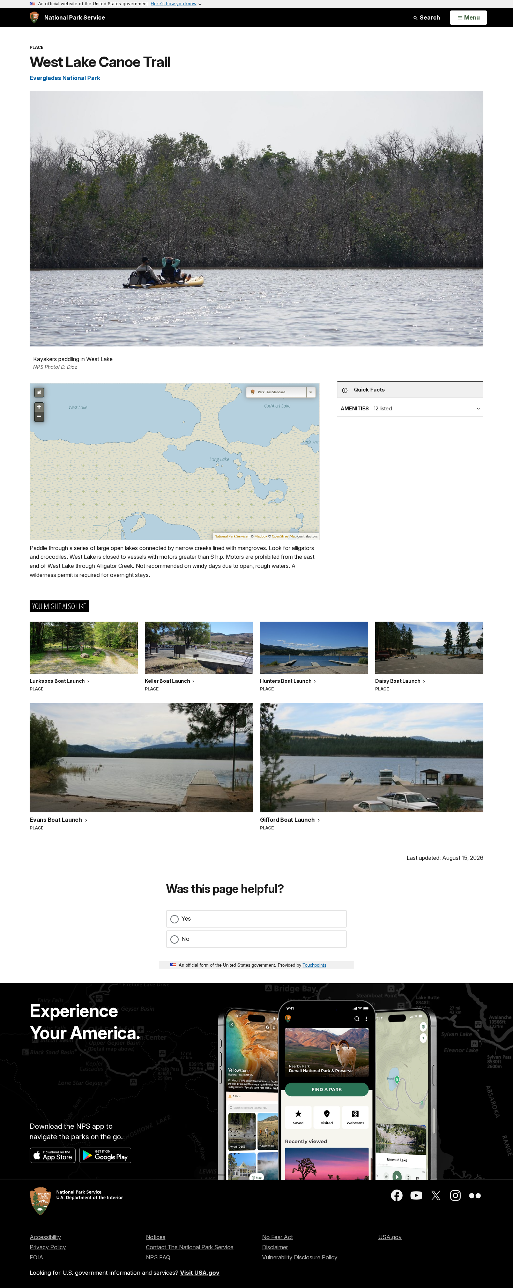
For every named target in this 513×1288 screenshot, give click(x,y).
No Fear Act (277, 1237)
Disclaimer (275, 1247)
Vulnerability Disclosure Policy (299, 1257)
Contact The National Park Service (189, 1247)
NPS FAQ (158, 1257)
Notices (155, 1237)
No (185, 938)
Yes (186, 918)
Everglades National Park (65, 77)
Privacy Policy (48, 1247)
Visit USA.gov (200, 1272)
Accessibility (45, 1237)
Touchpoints (314, 964)
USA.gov (390, 1237)
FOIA (36, 1257)
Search (429, 17)
